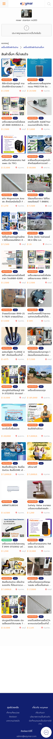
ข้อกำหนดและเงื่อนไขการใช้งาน (40, 722)
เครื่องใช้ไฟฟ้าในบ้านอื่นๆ (34, 47)
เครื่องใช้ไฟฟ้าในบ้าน (9, 47)
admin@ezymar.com (26, 736)
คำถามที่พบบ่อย (13, 712)
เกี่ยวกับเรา (40, 712)
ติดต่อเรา (13, 716)
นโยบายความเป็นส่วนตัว (40, 716)
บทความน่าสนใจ (13, 720)
